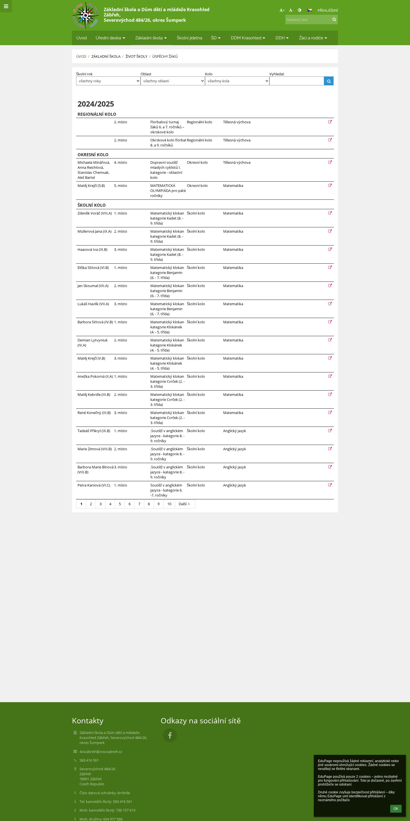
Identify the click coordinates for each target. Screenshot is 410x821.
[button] (299, 10)
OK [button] (396, 809)
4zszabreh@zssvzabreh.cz (100, 751)
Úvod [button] (81, 37)
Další (183, 503)
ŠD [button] (214, 37)
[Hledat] (334, 19)
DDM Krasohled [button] (246, 37)
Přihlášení (328, 10)
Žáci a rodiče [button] (311, 37)
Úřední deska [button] (108, 37)
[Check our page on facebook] (170, 735)
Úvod (81, 56)
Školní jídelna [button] (189, 37)
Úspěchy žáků (165, 56)
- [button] (292, 10)
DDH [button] (280, 37)
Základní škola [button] (149, 37)
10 (169, 503)
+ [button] (284, 10)
